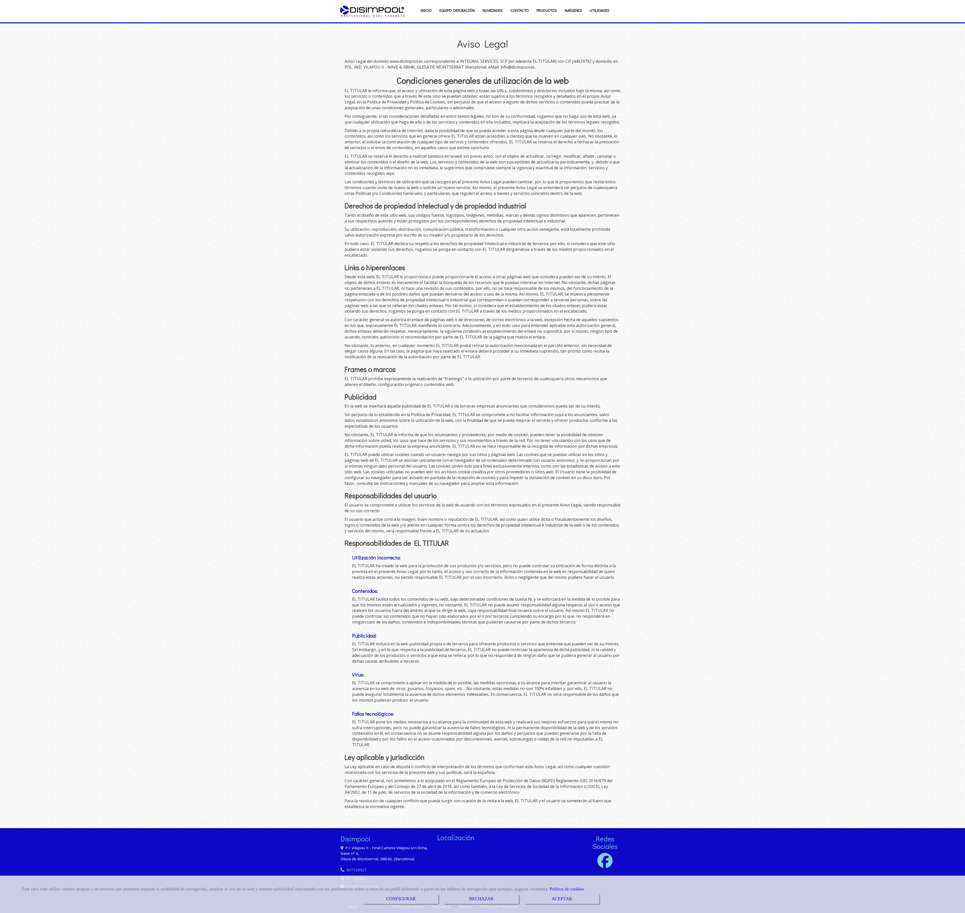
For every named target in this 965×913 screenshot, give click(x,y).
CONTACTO (519, 10)
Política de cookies (567, 888)
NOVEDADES (492, 10)
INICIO (426, 10)
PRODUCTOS (547, 10)
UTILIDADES (599, 10)
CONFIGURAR (401, 898)
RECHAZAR (481, 898)
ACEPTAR (562, 898)
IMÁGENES (573, 10)
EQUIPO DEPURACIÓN (457, 10)
